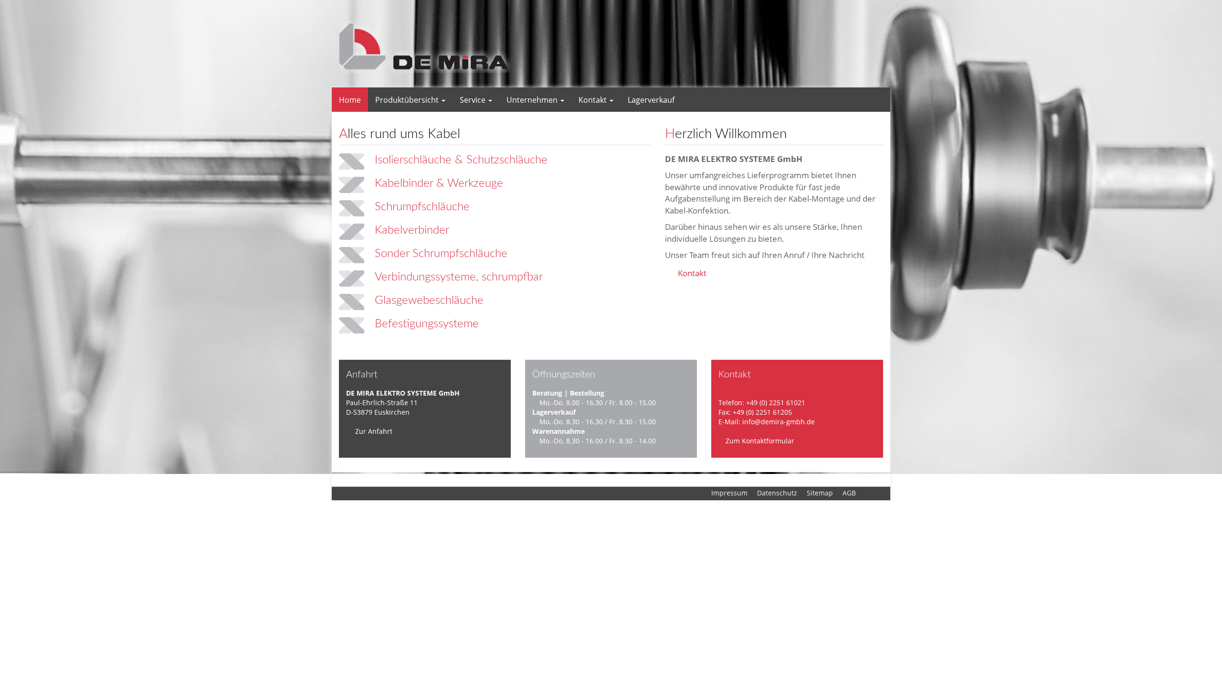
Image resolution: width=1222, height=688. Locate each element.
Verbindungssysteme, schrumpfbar (459, 277)
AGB (849, 492)
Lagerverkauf (651, 100)
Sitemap (820, 492)
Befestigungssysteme (427, 324)
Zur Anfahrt (372, 431)
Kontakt (594, 100)
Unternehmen (532, 100)
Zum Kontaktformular (759, 440)
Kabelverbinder (412, 230)
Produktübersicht (408, 100)
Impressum (729, 492)
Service (473, 100)
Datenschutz (777, 492)
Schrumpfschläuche (422, 207)
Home (350, 100)
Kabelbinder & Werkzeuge (439, 183)
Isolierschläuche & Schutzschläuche (461, 160)
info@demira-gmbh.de (778, 421)
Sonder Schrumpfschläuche (441, 253)
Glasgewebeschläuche (429, 300)
